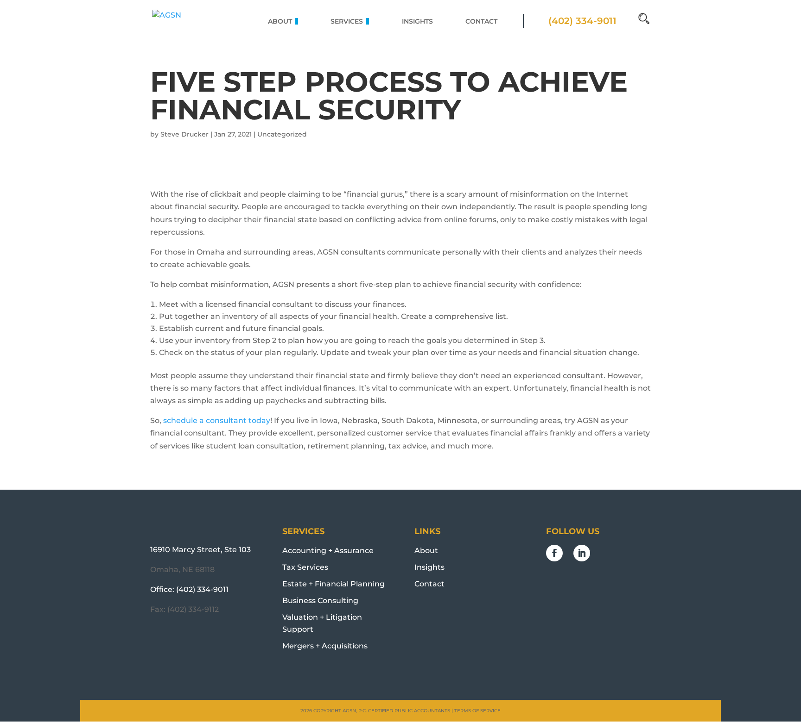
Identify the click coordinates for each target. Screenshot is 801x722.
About (426, 550)
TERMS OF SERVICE (477, 711)
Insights (429, 567)
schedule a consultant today (216, 420)
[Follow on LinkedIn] (581, 553)
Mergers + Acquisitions (325, 645)
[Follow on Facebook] (554, 553)
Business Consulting (320, 600)
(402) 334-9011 (202, 589)
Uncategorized (282, 134)
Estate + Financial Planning (333, 583)
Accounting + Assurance (328, 550)
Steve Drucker (184, 134)
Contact (429, 583)
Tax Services (305, 567)
